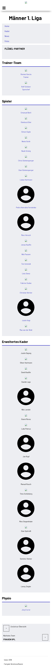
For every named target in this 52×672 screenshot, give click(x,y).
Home (7, 26)
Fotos (7, 41)
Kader (7, 31)
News (7, 36)
